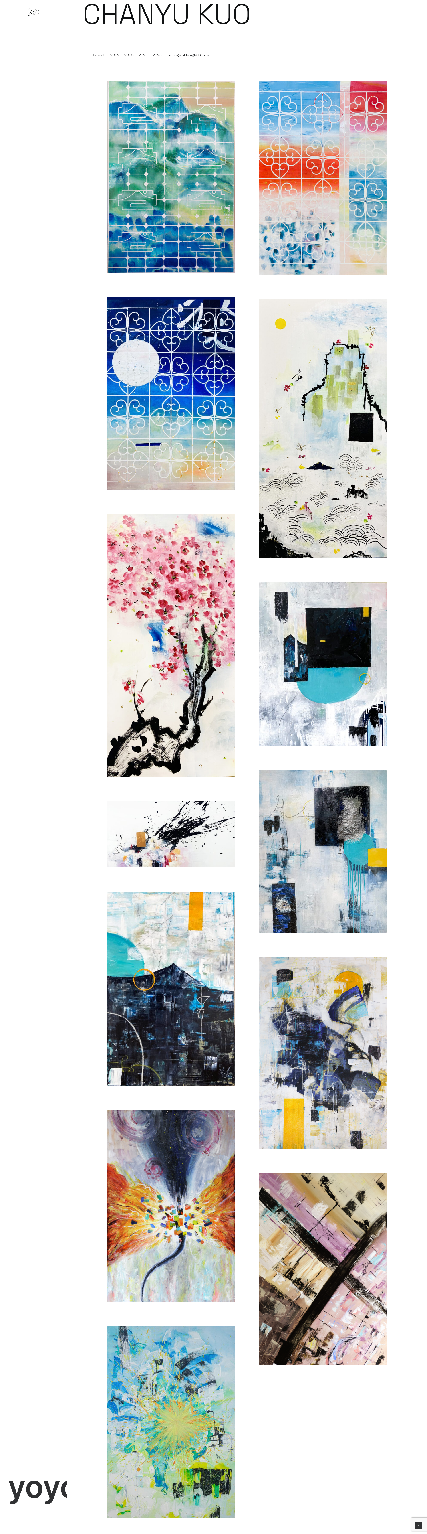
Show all (98, 55)
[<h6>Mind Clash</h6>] (171, 1206)
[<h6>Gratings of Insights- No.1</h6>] (171, 393)
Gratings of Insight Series (188, 55)
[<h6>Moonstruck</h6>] (323, 851)
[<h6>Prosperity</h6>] (171, 645)
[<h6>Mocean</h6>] (323, 664)
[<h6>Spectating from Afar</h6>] (323, 428)
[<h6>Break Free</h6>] (171, 834)
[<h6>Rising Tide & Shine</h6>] (323, 1053)
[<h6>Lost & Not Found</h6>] (323, 1269)
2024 (143, 55)
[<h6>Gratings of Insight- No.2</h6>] (323, 178)
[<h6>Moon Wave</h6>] (171, 989)
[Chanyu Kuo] (33, 12)
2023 (129, 55)
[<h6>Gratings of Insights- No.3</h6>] (171, 177)
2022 (114, 55)
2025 (157, 55)
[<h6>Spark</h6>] (171, 1422)
